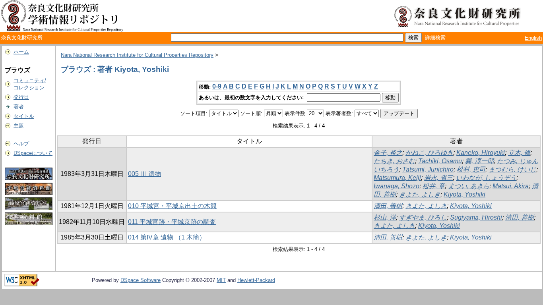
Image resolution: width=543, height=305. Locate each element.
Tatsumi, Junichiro (428, 169)
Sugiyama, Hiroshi (476, 217)
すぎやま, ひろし (423, 217)
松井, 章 (434, 186)
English (533, 38)
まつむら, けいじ (512, 169)
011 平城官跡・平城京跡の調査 (172, 221)
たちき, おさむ (394, 161)
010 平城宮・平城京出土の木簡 (172, 206)
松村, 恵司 (471, 169)
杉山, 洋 (385, 217)
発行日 (21, 97)
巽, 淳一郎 (479, 161)
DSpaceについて (33, 153)
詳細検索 (435, 38)
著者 (19, 107)
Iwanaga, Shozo (396, 186)
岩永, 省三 (438, 177)
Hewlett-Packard (256, 280)
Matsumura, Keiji (397, 177)
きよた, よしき (419, 194)
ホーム (21, 52)
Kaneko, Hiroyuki (480, 152)
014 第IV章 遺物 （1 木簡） (167, 237)
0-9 (216, 86)
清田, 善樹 (388, 206)
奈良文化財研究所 (22, 38)
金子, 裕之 (388, 152)
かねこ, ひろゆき (429, 152)
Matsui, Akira (511, 186)
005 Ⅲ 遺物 (144, 173)
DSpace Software (140, 280)
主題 (19, 126)
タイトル (24, 116)
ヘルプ (21, 144)
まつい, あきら (468, 186)
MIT (221, 280)
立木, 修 (519, 152)
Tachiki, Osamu (440, 161)
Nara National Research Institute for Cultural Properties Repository (137, 55)
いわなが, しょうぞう (486, 177)
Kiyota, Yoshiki (464, 194)
